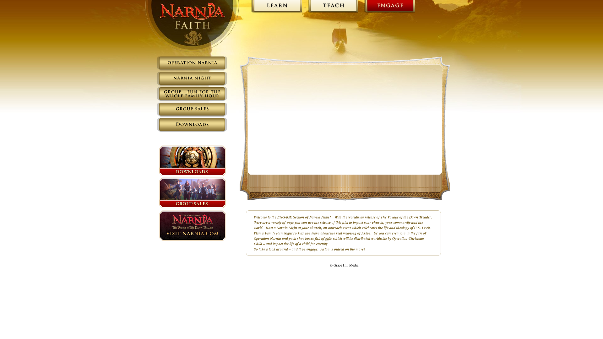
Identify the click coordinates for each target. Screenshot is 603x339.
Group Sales (192, 110)
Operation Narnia (192, 26)
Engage (389, 7)
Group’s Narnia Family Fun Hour (192, 94)
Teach (332, 7)
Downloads (192, 125)
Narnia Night (192, 79)
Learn (276, 7)
